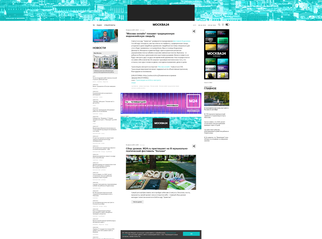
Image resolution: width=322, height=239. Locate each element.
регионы (103, 169)
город (100, 97)
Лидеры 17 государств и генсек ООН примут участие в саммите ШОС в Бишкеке (103, 230)
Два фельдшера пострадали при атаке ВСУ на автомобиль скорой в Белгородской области (104, 166)
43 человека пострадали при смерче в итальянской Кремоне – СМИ (104, 148)
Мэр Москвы (98, 53)
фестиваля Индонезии (181, 41)
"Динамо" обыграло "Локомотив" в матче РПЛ (103, 102)
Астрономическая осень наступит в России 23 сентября (103, 203)
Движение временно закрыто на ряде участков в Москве (104, 157)
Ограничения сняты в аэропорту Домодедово (102, 94)
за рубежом (109, 151)
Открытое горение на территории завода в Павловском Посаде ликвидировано (103, 139)
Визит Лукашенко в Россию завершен (104, 86)
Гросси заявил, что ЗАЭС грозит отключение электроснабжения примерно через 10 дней (102, 175)
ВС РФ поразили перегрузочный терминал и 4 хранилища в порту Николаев (102, 194)
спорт (94, 105)
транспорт (95, 97)
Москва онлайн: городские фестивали (169, 86)
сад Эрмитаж (134, 86)
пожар (102, 143)
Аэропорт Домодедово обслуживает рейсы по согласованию (104, 110)
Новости (99, 48)
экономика (95, 234)
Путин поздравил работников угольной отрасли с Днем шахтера (105, 78)
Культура (142, 30)
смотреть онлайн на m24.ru (138, 88)
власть (94, 81)
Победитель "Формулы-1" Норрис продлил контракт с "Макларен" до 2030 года (105, 119)
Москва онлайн (154, 86)
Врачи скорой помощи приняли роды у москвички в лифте (104, 221)
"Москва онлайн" (164, 67)
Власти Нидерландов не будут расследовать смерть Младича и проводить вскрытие (102, 212)
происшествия (96, 133)
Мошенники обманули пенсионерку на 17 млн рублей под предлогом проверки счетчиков (104, 129)
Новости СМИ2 (125, 116)
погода (103, 151)
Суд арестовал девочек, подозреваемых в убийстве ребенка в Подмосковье (105, 185)
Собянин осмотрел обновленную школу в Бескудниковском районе (104, 71)
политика (99, 81)
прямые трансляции (144, 86)
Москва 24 (161, 24)
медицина (95, 224)
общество (105, 81)
